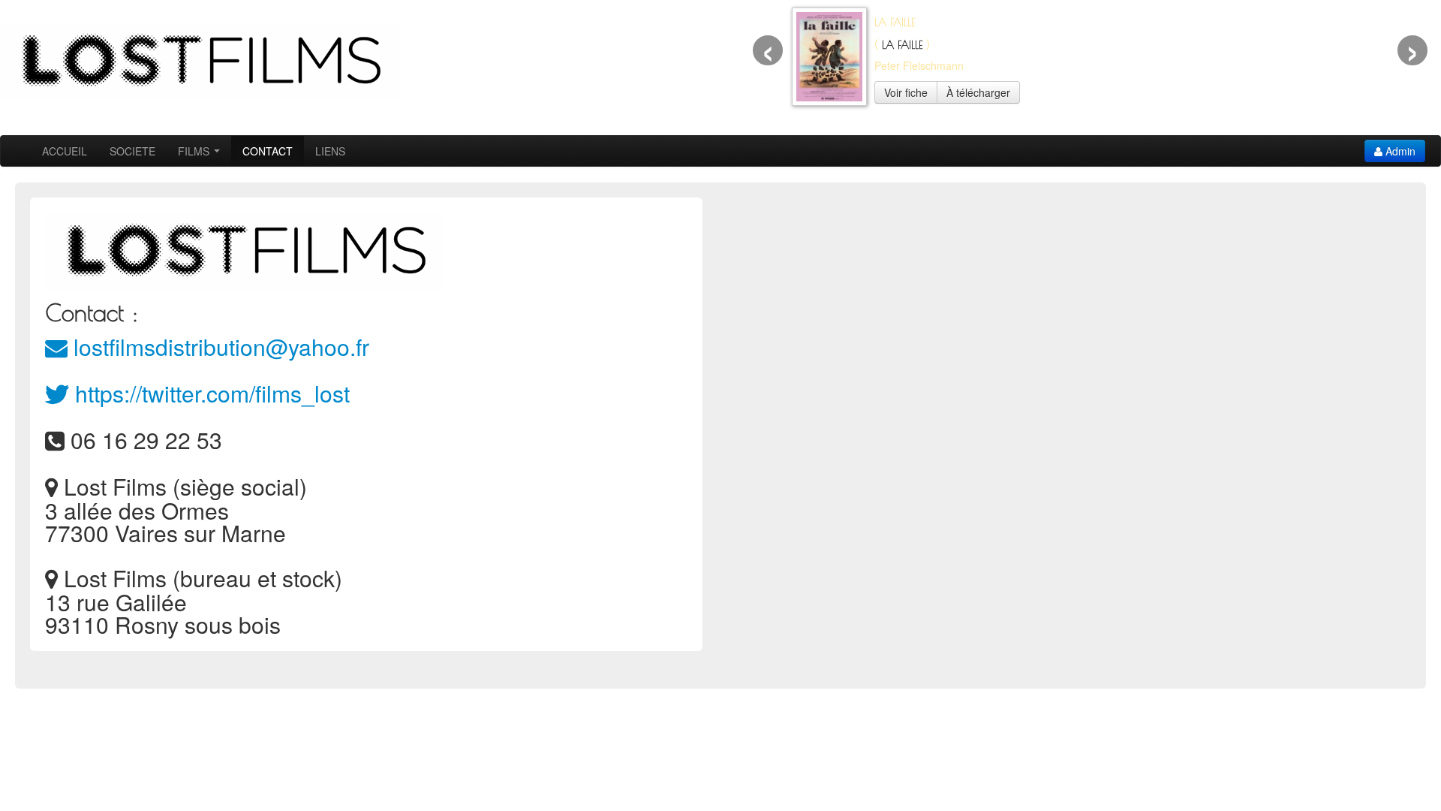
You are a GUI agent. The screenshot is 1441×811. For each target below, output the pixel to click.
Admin (1398, 150)
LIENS (330, 150)
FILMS (195, 150)
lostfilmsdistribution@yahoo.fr (218, 346)
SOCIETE (132, 150)
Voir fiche (906, 92)
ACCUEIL (64, 150)
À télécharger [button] (978, 92)
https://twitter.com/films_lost (209, 393)
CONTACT (267, 150)
